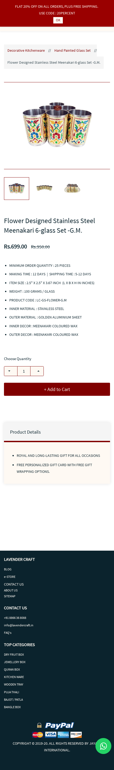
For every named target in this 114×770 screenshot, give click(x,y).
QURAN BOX (12, 669)
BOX (21, 654)
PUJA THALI (11, 692)
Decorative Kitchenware (26, 50)
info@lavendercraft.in (18, 625)
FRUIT (14, 654)
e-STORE (9, 577)
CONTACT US (14, 584)
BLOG (7, 569)
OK (58, 20)
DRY (7, 654)
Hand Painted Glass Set (72, 50)
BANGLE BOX (12, 707)
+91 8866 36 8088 (15, 618)
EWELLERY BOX (15, 662)
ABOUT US (10, 590)
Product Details (25, 432)
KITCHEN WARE (14, 677)
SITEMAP (9, 596)
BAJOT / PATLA (13, 700)
